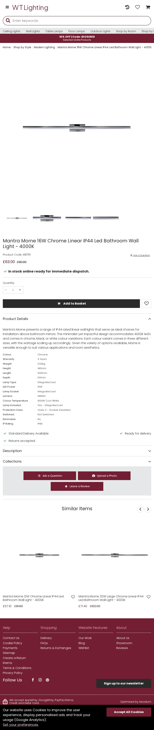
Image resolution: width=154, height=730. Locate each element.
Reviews (122, 648)
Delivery (46, 638)
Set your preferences (20, 724)
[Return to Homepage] (30, 7)
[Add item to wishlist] (146, 303)
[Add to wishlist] (73, 597)
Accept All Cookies (129, 712)
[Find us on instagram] (40, 680)
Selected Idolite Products (77, 38)
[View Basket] (147, 7)
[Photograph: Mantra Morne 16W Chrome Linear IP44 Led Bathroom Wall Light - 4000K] (77, 127)
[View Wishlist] (137, 7)
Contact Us (11, 638)
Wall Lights (33, 31)
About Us (122, 638)
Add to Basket (74, 303)
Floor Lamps (76, 31)
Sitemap (9, 653)
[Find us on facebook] (32, 680)
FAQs (44, 643)
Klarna (7, 663)
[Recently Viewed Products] (127, 7)
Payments (10, 648)
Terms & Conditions (17, 668)
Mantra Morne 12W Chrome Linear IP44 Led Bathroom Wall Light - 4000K (33, 598)
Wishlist (84, 648)
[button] (10, 128)
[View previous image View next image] (39, 555)
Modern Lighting (44, 47)
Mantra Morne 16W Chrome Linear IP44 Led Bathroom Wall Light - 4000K (105, 47)
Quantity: (9, 282)
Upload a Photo (106, 476)
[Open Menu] (7, 7)
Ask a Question (141, 255)
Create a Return (14, 658)
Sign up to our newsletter (124, 683)
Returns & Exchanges (56, 648)
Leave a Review (79, 486)
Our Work (85, 638)
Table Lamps (54, 31)
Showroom (124, 643)
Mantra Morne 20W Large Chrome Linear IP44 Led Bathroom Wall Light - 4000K (111, 598)
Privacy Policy (13, 673)
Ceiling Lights (11, 31)
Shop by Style (22, 47)
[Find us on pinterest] (47, 680)
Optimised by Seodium (135, 702)
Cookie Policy (12, 643)
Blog (82, 643)
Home (7, 47)
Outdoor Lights (100, 31)
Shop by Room (126, 31)
